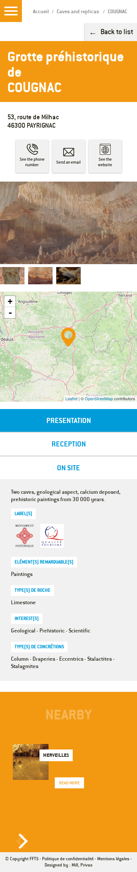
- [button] (10, 312)
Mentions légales (113, 858)
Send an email (68, 162)
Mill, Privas (82, 865)
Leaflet (71, 398)
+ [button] (10, 301)
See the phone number (32, 162)
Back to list (116, 31)
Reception (69, 443)
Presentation (68, 420)
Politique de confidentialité (68, 858)
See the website (105, 162)
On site (68, 467)
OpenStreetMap (99, 398)
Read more (69, 782)
